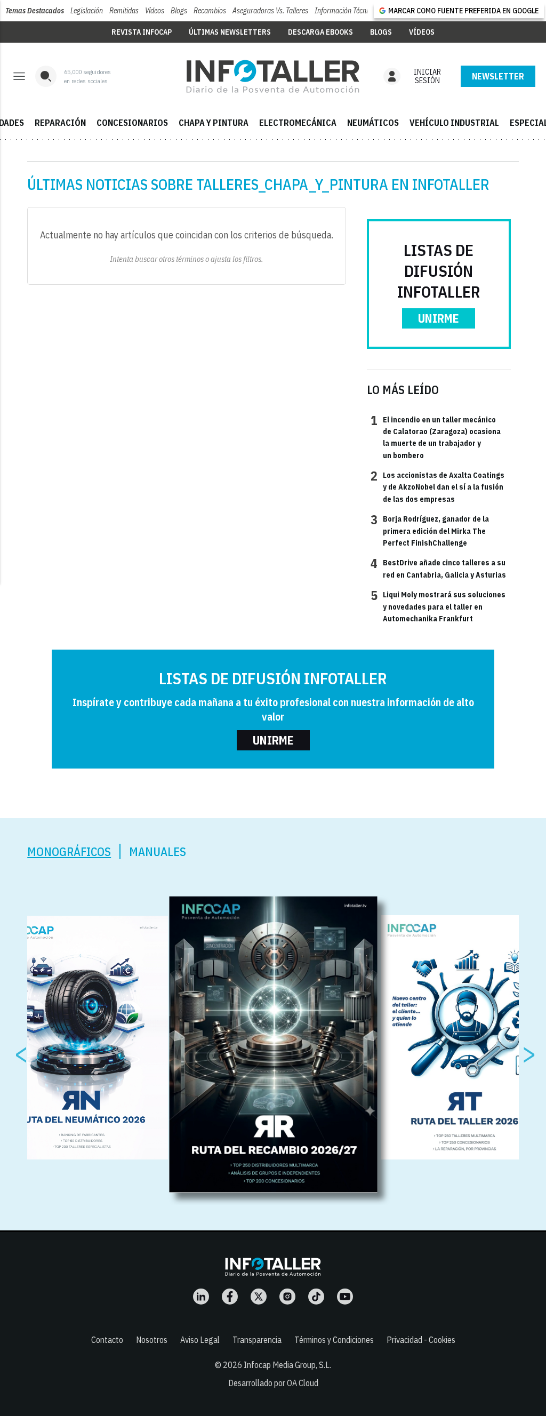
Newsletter (498, 76)
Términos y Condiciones (334, 1339)
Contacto (107, 1339)
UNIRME (438, 318)
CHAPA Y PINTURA (213, 122)
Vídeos (154, 10)
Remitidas (124, 10)
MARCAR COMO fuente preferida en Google (463, 10)
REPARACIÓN (60, 122)
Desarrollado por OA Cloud (273, 1383)
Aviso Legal (200, 1339)
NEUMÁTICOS (373, 122)
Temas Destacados (34, 10)
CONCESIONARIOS (132, 122)
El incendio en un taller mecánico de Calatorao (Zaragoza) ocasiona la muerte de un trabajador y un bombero (436, 437)
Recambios (210, 10)
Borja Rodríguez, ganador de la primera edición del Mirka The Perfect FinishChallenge (430, 530)
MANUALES (157, 851)
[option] (274, 1045)
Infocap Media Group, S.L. (287, 1364)
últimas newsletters (230, 32)
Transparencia (257, 1339)
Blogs (179, 10)
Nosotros (151, 1339)
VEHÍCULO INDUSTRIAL (454, 122)
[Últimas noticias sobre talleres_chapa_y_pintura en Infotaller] (273, 76)
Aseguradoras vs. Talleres (270, 10)
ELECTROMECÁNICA (297, 122)
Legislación (86, 10)
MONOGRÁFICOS (69, 851)
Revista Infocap (141, 32)
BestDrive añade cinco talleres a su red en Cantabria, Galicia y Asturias (438, 568)
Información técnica (345, 10)
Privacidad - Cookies (421, 1339)
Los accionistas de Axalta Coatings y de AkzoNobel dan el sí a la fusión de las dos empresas (437, 486)
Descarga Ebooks (320, 32)
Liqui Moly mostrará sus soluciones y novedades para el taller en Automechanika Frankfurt (438, 606)
